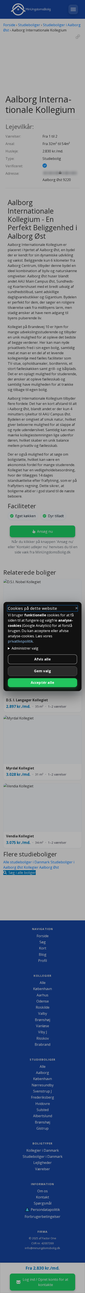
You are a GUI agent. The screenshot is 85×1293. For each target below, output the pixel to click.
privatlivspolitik (20, 641)
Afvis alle (42, 659)
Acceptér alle (42, 682)
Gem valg (42, 671)
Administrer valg (25, 648)
